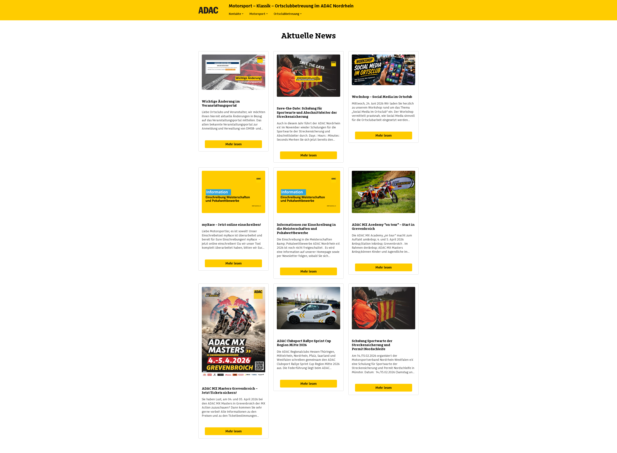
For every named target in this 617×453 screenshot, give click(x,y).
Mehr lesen (233, 144)
